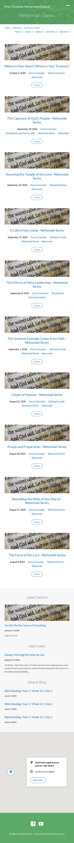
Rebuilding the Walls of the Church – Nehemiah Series (37, 501)
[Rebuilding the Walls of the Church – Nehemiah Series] (37, 491)
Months (63, 32)
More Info (38, 780)
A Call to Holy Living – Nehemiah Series (37, 230)
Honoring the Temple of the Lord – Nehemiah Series (37, 176)
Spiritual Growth (27, 133)
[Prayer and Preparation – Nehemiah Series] (37, 438)
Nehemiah (37, 77)
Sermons (17, 28)
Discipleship (12, 133)
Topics (18, 32)
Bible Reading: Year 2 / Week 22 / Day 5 (28, 717)
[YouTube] (41, 824)
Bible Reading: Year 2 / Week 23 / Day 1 (28, 690)
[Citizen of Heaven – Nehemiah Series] (37, 386)
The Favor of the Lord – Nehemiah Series (37, 555)
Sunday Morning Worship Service (24, 654)
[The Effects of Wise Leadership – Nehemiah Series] (37, 274)
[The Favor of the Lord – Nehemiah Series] (37, 547)
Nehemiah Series (32, 28)
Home (7, 28)
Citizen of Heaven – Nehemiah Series (37, 395)
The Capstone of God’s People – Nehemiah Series (37, 120)
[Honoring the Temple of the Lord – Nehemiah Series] (37, 166)
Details (37, 85)
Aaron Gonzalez (37, 73)
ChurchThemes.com (55, 834)
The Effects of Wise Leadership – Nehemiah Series (37, 284)
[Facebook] (33, 824)
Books (39, 32)
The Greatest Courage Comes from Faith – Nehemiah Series (37, 340)
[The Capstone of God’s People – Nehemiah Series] (37, 110)
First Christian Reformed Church (27, 6)
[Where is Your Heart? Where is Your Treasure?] (37, 58)
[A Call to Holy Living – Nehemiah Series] (37, 222)
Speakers (50, 32)
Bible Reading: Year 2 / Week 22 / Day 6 (28, 704)
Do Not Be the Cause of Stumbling (25, 625)
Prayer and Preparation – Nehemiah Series (37, 447)
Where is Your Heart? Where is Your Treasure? (37, 66)
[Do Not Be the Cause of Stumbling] (37, 618)
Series (28, 32)
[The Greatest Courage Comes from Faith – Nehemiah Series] (37, 330)
